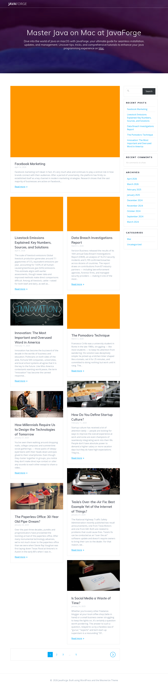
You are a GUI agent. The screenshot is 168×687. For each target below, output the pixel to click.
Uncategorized (134, 244)
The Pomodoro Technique (90, 335)
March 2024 (133, 221)
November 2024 (135, 205)
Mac (101, 48)
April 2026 (132, 178)
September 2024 (135, 216)
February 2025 (134, 189)
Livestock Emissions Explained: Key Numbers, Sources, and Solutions (33, 242)
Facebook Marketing (30, 164)
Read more (20, 186)
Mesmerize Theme (109, 680)
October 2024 (133, 211)
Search (149, 91)
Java (17, 4)
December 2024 (134, 200)
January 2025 (133, 194)
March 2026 (133, 184)
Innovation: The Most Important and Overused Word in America (33, 337)
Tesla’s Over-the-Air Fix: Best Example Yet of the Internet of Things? (93, 506)
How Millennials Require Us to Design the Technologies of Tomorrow (35, 429)
